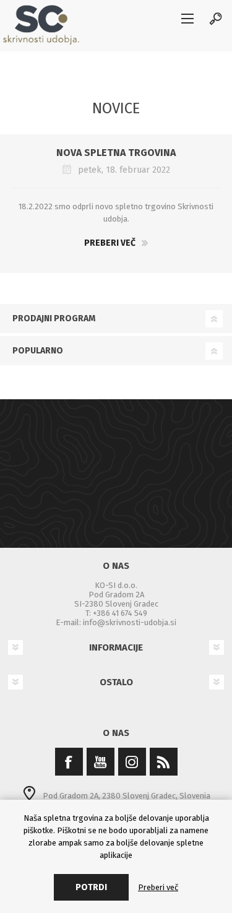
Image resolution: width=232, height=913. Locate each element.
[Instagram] (132, 762)
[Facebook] (69, 762)
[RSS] (164, 762)
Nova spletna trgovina (116, 152)
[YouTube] (100, 762)
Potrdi (91, 887)
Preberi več (109, 243)
